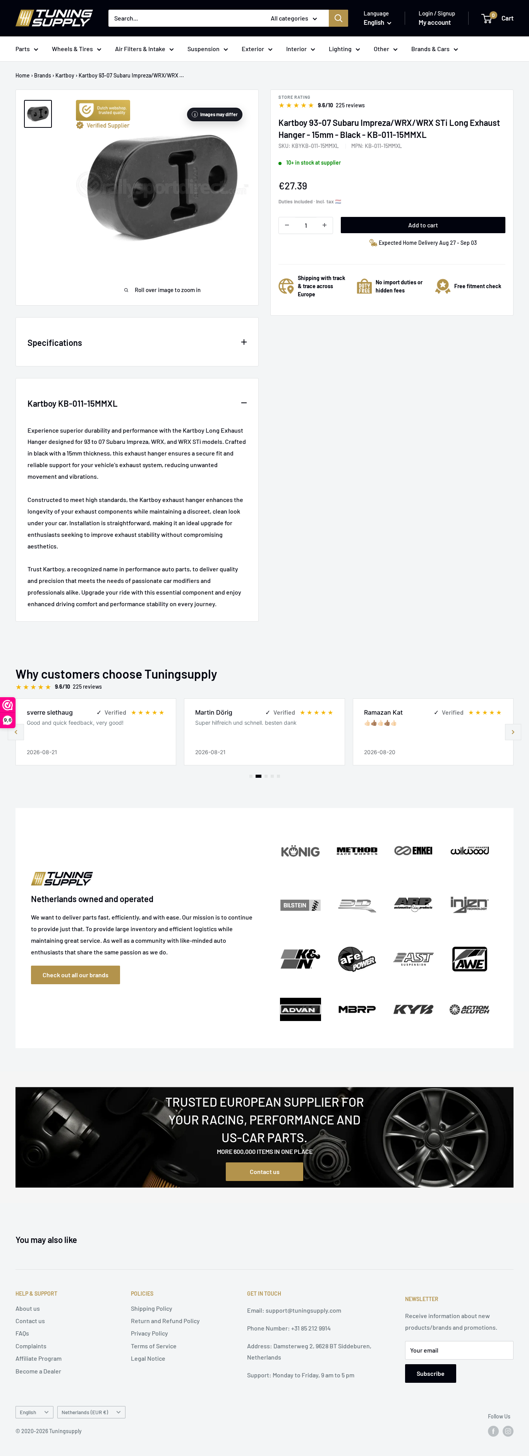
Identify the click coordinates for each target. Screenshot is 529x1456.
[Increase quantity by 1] (324, 225)
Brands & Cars (430, 48)
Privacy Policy (149, 1333)
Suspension (203, 48)
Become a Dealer (38, 1371)
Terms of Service (154, 1345)
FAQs (22, 1333)
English (28, 1412)
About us (27, 1308)
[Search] (338, 18)
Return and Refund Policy (165, 1320)
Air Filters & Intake (140, 48)
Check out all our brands (75, 974)
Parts (22, 48)
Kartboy (64, 75)
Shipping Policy (151, 1308)
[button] (513, 732)
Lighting (340, 48)
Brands (42, 75)
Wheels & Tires (72, 48)
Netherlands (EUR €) (85, 1412)
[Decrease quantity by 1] (287, 225)
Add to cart (423, 224)
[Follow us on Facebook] (493, 1431)
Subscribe (431, 1373)
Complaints (30, 1345)
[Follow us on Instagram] (508, 1431)
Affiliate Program (38, 1358)
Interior (296, 48)
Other (381, 48)
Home (22, 75)
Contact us (265, 1171)
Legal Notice (148, 1358)
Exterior (253, 48)
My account (435, 22)
